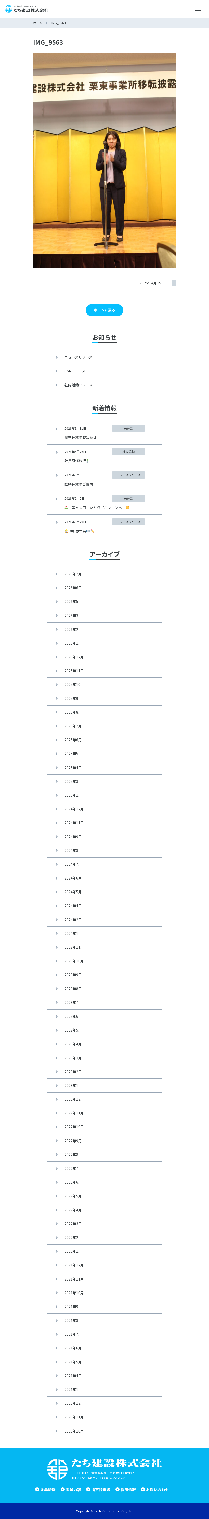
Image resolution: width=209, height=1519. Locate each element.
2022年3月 (73, 1223)
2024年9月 (73, 836)
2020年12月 (74, 1403)
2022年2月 (73, 1237)
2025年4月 (73, 767)
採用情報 (128, 1489)
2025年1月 (73, 795)
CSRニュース (74, 370)
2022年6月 (73, 1182)
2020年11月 (74, 1417)
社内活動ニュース (78, 384)
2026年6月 (73, 587)
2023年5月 (73, 1030)
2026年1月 (73, 643)
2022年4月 (73, 1209)
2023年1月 (73, 1085)
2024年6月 (73, 878)
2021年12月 (74, 1264)
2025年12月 (74, 656)
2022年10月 (74, 1126)
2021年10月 (74, 1292)
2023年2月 (73, 1071)
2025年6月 (73, 739)
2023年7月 (73, 1002)
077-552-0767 (87, 1478)
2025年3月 (73, 781)
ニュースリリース (78, 357)
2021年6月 (73, 1347)
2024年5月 (73, 891)
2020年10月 (74, 1431)
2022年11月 (74, 1112)
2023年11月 (74, 947)
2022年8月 (73, 1154)
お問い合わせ (157, 1489)
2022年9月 (73, 1140)
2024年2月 (73, 919)
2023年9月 (73, 974)
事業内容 (73, 1489)
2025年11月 (74, 670)
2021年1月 (73, 1389)
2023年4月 (73, 1043)
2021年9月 (73, 1306)
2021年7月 (73, 1334)
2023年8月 (73, 988)
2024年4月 (73, 905)
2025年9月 (73, 698)
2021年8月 (73, 1320)
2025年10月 (74, 684)
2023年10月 (74, 960)
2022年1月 (73, 1251)
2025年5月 (73, 753)
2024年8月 (73, 850)
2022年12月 (74, 1099)
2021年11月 (74, 1279)
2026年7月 (73, 573)
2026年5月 (73, 601)
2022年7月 (73, 1168)
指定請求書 (100, 1489)
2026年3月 (73, 615)
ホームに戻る (104, 309)
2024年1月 (73, 933)
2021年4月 (73, 1375)
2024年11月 (74, 822)
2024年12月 (74, 808)
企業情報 (48, 1489)
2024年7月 (73, 864)
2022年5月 (73, 1195)
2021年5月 (73, 1361)
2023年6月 (73, 1016)
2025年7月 (73, 726)
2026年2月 (73, 629)
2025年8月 (73, 712)
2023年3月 (73, 1057)
